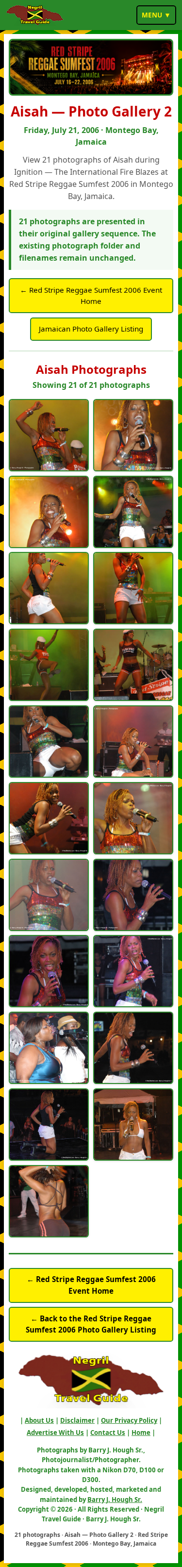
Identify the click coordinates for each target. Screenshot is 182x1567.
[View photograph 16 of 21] (133, 971)
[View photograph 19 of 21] (49, 1124)
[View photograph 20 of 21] (133, 1124)
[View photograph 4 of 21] (133, 512)
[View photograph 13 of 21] (49, 895)
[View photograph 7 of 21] (49, 665)
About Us (39, 1420)
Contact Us (107, 1432)
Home (141, 1432)
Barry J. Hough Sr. (114, 1499)
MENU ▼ (156, 14)
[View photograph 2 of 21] (133, 435)
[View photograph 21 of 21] (49, 1201)
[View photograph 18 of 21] (133, 1048)
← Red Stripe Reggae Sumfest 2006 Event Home (91, 295)
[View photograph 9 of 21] (49, 741)
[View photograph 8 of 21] (133, 665)
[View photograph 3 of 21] (49, 512)
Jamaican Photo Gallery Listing (91, 328)
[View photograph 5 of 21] (49, 588)
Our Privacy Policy (129, 1420)
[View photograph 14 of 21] (133, 895)
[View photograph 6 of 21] (133, 588)
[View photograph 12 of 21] (133, 818)
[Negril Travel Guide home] (35, 15)
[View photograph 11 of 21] (49, 818)
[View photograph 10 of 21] (133, 741)
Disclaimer (77, 1420)
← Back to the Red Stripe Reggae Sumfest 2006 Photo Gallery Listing (91, 1324)
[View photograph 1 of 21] (49, 435)
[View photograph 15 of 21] (49, 971)
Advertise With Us (55, 1432)
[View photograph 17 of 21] (49, 1048)
